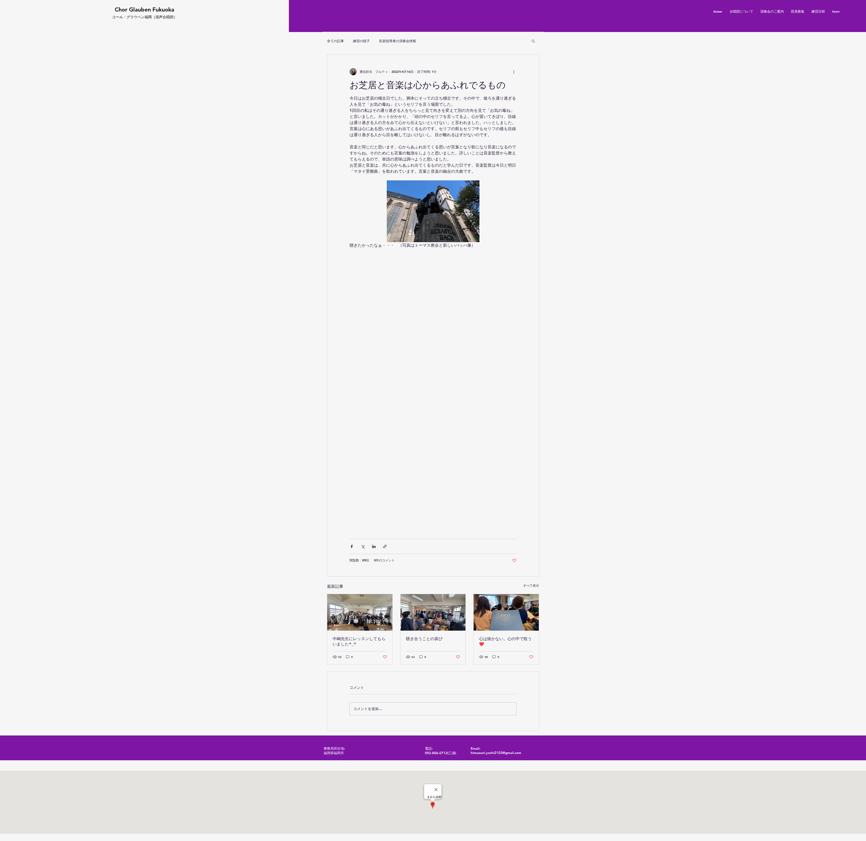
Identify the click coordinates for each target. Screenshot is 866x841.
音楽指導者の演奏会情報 (397, 41)
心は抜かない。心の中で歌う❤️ (505, 641)
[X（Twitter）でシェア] (363, 546)
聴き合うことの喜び (424, 638)
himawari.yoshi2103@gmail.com (496, 753)
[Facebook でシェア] (352, 546)
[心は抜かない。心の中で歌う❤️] (506, 612)
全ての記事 (335, 41)
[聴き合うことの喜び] (433, 612)
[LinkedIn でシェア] (374, 546)
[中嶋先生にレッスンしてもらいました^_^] (359, 612)
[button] (533, 41)
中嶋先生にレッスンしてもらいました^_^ (359, 641)
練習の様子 (361, 41)
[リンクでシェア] (385, 546)
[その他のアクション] (513, 71)
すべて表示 (531, 586)
